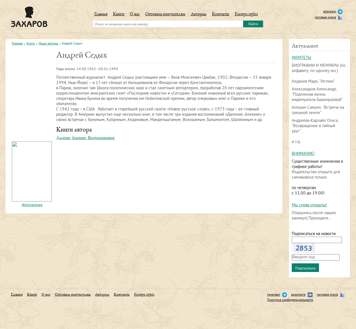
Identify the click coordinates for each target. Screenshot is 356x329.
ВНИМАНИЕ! (303, 154)
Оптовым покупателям (165, 14)
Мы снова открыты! (309, 205)
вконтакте (298, 295)
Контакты (220, 14)
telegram (329, 12)
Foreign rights (246, 14)
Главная (100, 14)
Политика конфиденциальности (290, 300)
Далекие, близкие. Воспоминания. (85, 138)
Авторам (198, 14)
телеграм (273, 295)
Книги (118, 14)
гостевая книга (325, 18)
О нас (135, 14)
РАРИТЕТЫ (301, 58)
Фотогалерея (32, 205)
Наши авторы (48, 44)
